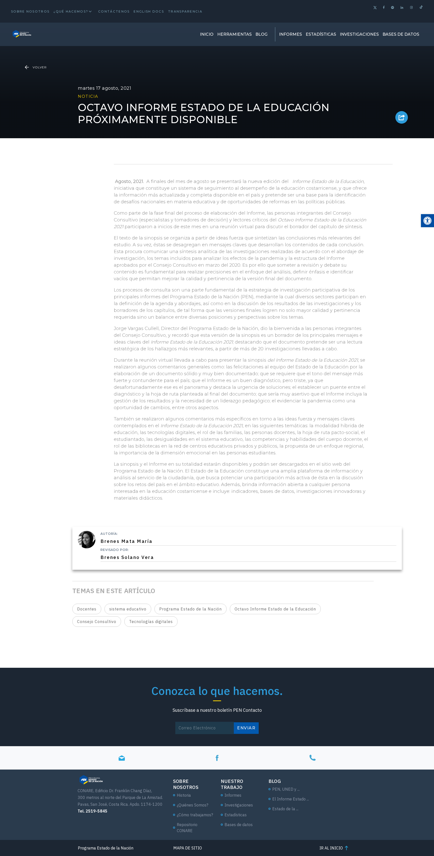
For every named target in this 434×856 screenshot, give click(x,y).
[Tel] (312, 758)
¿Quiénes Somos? (192, 804)
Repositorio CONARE (187, 827)
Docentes (86, 608)
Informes (290, 34)
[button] (427, 220)
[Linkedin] (402, 7)
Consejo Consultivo (96, 621)
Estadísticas (321, 34)
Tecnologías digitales (151, 621)
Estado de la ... (285, 808)
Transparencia (185, 11)
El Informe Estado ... (290, 798)
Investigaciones (359, 34)
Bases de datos (401, 34)
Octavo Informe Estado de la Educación (275, 608)
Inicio (206, 34)
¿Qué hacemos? (70, 11)
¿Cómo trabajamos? (195, 814)
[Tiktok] (421, 8)
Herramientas (234, 34)
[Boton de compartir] (401, 117)
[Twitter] (375, 8)
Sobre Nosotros (30, 11)
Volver (40, 67)
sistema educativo (127, 608)
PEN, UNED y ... (286, 789)
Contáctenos (114, 11)
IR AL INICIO (331, 847)
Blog (261, 34)
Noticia (88, 96)
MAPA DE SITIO (187, 847)
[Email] (121, 758)
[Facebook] (384, 7)
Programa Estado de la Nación (190, 608)
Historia (184, 795)
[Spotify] (393, 7)
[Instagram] (411, 7)
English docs (149, 11)
